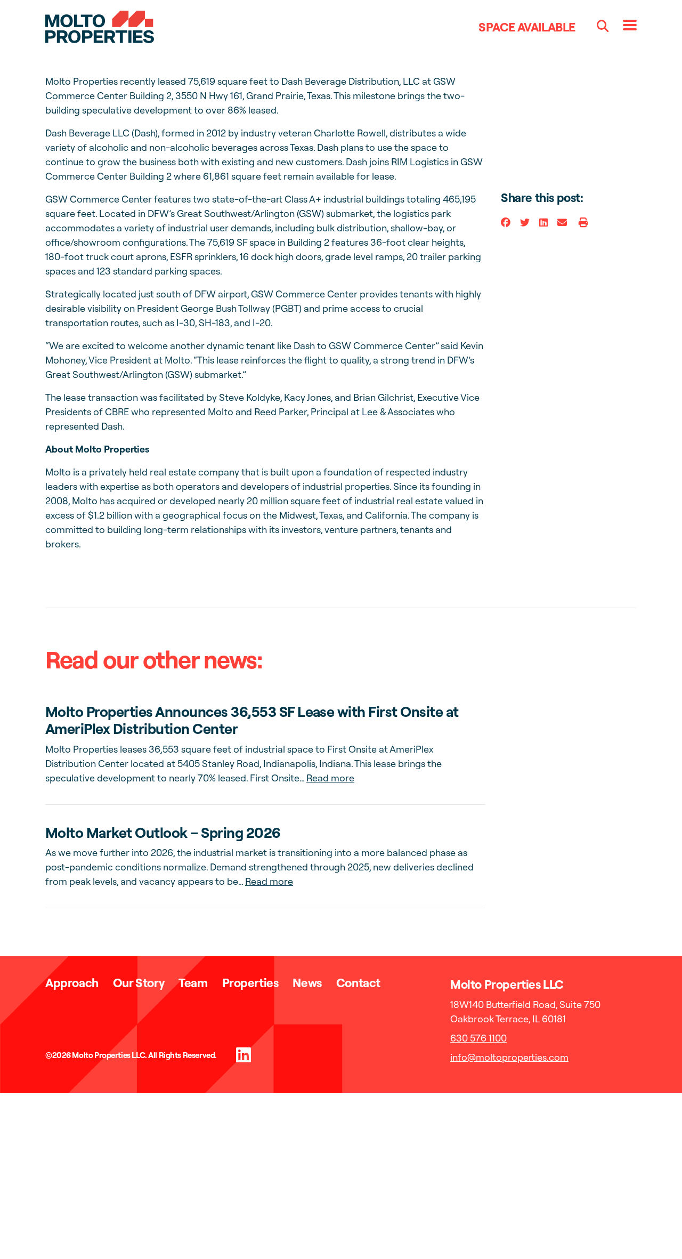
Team (192, 982)
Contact (358, 982)
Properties (250, 982)
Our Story (138, 982)
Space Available (526, 27)
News (307, 982)
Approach (72, 982)
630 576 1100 (478, 1038)
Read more (330, 778)
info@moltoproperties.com (509, 1057)
